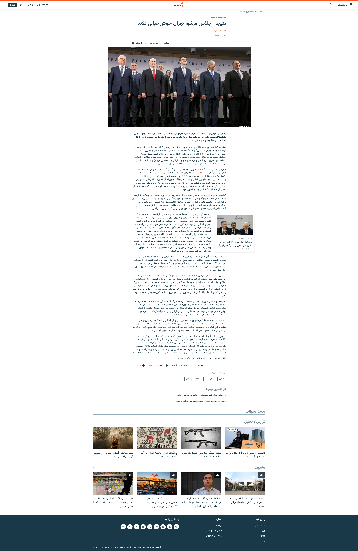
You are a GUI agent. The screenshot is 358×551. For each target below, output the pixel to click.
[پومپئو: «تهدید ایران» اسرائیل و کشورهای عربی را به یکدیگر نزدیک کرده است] (235, 225)
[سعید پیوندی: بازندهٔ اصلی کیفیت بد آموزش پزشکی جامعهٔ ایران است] (245, 483)
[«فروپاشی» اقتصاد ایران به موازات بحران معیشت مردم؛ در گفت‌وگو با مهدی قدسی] (113, 483)
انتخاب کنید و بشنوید (213, 530)
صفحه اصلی (260, 525)
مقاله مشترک (198, 173)
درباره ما (218, 525)
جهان (263, 535)
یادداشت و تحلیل (218, 17)
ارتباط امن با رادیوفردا (213, 535)
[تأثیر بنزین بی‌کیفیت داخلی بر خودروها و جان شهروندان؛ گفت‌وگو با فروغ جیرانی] (157, 483)
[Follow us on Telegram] (156, 526)
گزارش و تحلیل (254, 422)
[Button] (165, 43)
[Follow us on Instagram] (130, 526)
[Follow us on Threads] (123, 526)
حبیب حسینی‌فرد (219, 30)
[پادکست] (21, 5)
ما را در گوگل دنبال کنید (37, 4)
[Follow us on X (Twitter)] (149, 526)
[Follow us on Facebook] (163, 526)
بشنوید (260, 468)
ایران (263, 530)
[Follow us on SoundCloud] (136, 526)
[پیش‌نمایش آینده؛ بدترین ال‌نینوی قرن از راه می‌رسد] (113, 438)
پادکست (261, 541)
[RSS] (169, 526)
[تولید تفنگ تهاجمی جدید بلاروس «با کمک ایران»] (201, 438)
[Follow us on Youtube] (143, 526)
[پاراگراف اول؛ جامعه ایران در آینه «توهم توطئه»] (157, 438)
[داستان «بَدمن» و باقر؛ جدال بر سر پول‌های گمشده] (245, 438)
